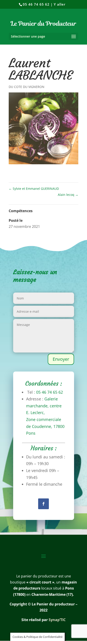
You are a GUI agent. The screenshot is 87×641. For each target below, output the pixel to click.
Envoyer (61, 359)
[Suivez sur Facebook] (43, 503)
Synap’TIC (57, 619)
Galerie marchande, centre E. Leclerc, (44, 405)
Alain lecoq (68, 194)
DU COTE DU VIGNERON (26, 87)
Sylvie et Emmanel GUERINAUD (34, 188)
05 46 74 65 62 (36, 4)
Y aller (59, 4)
